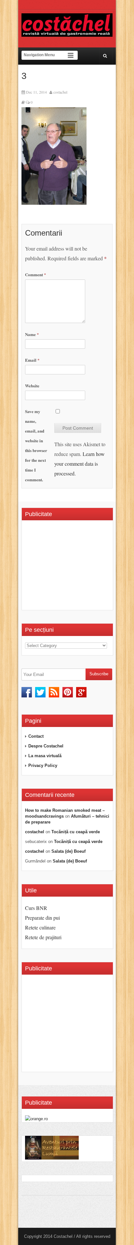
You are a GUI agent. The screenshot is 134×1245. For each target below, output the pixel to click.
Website (32, 386)
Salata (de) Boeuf (68, 851)
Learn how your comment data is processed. (79, 463)
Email (32, 360)
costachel (60, 92)
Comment (35, 274)
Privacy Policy (42, 765)
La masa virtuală (44, 755)
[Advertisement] (79, 567)
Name (32, 334)
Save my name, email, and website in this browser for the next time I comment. (36, 445)
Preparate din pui (42, 917)
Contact (36, 736)
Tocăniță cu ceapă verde (75, 831)
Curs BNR (36, 907)
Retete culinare (40, 927)
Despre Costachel (45, 746)
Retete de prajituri (43, 937)
